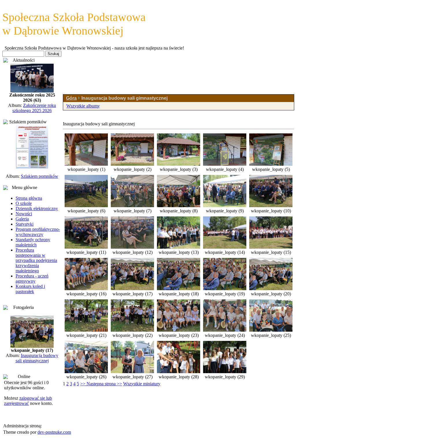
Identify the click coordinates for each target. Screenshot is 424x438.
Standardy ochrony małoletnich (33, 242)
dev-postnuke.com (54, 432)
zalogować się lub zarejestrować (28, 401)
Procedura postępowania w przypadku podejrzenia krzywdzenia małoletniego (36, 260)
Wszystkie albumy (83, 105)
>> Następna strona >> (101, 383)
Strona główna (29, 198)
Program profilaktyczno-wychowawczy (38, 232)
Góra (71, 98)
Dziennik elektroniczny (37, 208)
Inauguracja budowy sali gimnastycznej (37, 358)
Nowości (24, 213)
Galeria (22, 218)
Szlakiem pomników (39, 176)
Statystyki (24, 224)
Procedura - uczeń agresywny (32, 278)
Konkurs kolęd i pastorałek (30, 289)
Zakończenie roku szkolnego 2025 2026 (34, 108)
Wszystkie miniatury (141, 383)
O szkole (24, 203)
